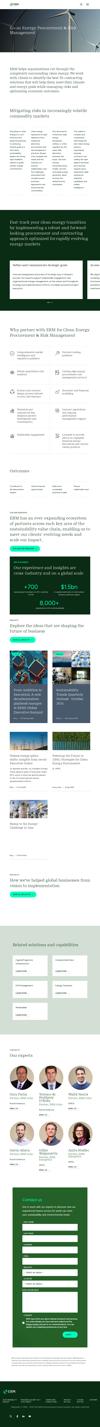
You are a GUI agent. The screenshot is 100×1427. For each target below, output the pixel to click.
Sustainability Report (10, 1401)
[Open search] (81, 4)
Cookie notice (80, 1401)
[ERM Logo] (14, 4)
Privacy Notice (67, 1401)
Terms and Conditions (51, 1401)
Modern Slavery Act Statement (31, 1401)
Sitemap (93, 1400)
